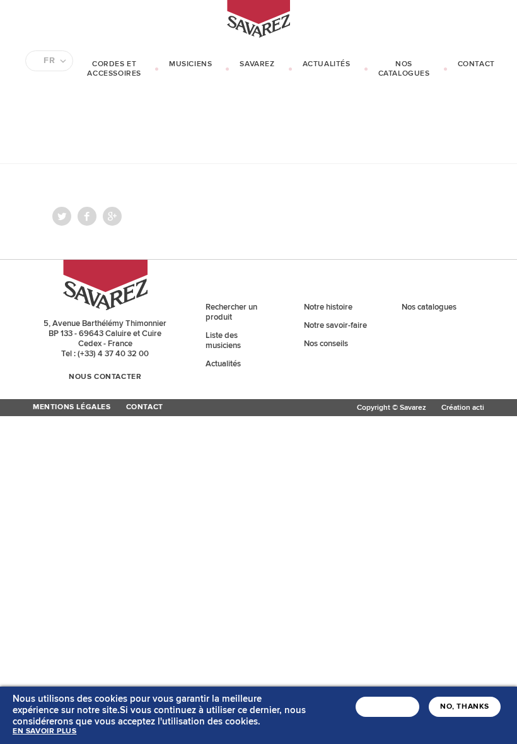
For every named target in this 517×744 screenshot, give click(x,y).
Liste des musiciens (223, 340)
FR (49, 60)
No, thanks (464, 707)
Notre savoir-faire (335, 325)
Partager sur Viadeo (112, 216)
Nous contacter (105, 377)
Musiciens (190, 64)
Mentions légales (72, 407)
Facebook (87, 216)
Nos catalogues (404, 68)
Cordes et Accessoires (114, 68)
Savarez (257, 64)
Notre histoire (328, 307)
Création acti (462, 407)
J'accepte (387, 707)
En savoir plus (44, 731)
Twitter (61, 216)
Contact (476, 64)
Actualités (327, 64)
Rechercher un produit (231, 312)
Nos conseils (326, 344)
